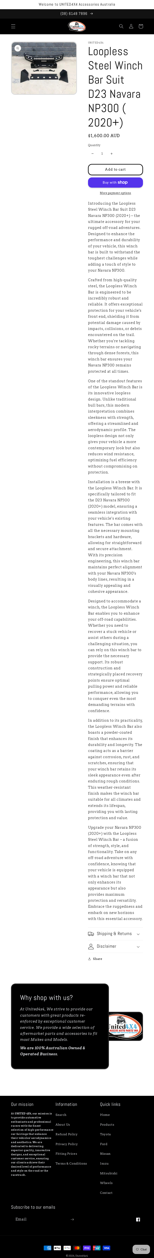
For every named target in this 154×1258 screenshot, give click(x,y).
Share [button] (97, 959)
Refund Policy (67, 1134)
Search (61, 1115)
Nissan (105, 1154)
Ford (103, 1144)
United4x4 (81, 1255)
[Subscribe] (72, 1219)
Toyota (105, 1134)
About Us (63, 1124)
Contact (106, 1193)
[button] (13, 26)
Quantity (94, 145)
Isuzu (104, 1163)
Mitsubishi (109, 1173)
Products (107, 1124)
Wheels (106, 1183)
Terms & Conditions (71, 1163)
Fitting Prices (66, 1154)
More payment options (115, 192)
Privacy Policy (67, 1144)
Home (105, 1115)
